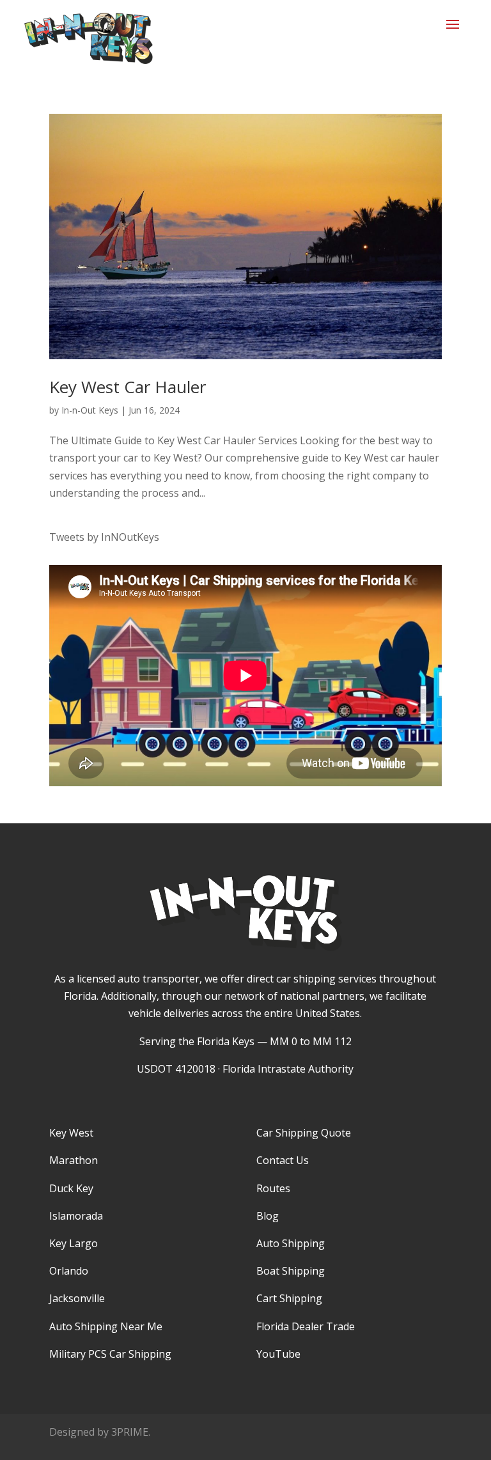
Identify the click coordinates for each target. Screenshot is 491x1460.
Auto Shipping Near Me (105, 1326)
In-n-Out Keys (89, 410)
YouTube (278, 1354)
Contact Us (282, 1160)
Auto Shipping (290, 1243)
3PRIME (129, 1432)
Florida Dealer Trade (305, 1326)
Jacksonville (77, 1298)
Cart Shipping (289, 1298)
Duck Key (71, 1188)
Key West (71, 1133)
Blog (267, 1216)
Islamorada (76, 1216)
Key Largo (73, 1243)
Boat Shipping (290, 1271)
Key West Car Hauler (127, 386)
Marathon (73, 1160)
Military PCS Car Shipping (110, 1354)
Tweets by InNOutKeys (104, 537)
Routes (273, 1188)
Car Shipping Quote (303, 1133)
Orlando (68, 1271)
